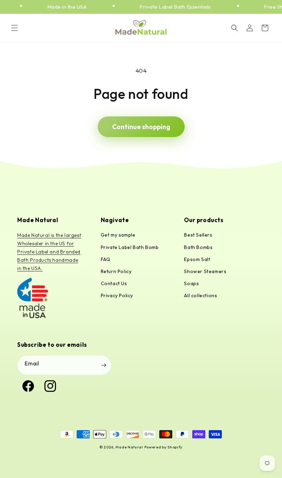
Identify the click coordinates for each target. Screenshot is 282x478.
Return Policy (116, 271)
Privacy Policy (117, 295)
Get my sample (118, 235)
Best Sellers (198, 235)
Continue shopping (141, 127)
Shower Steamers (205, 271)
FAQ (105, 259)
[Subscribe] (103, 365)
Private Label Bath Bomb (130, 247)
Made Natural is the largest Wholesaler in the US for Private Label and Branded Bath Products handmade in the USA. (49, 251)
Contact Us (114, 283)
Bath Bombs (198, 247)
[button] (14, 27)
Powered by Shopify (163, 447)
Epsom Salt (197, 259)
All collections (200, 295)
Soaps (191, 283)
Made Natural (129, 447)
